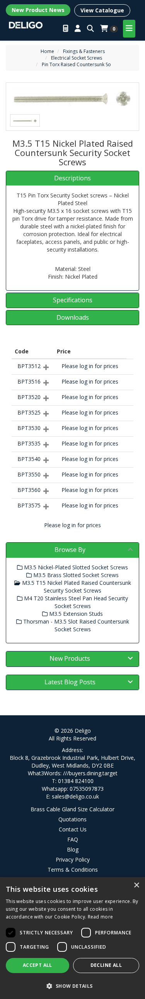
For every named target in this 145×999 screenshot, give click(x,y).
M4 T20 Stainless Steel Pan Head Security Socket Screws (75, 602)
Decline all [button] (106, 965)
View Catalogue (102, 10)
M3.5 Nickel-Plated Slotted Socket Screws (75, 567)
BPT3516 (29, 381)
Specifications (72, 300)
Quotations (72, 819)
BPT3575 (29, 505)
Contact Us (73, 829)
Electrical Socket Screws (76, 58)
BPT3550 (29, 474)
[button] (72, 985)
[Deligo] (26, 24)
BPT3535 (29, 443)
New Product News (38, 10)
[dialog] (72, 938)
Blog (72, 849)
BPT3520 (29, 397)
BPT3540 (29, 459)
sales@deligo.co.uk (75, 796)
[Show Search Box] (90, 29)
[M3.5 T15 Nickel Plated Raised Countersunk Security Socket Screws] (72, 98)
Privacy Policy (73, 859)
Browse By (70, 549)
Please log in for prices (89, 366)
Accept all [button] (37, 965)
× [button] (136, 885)
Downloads (72, 317)
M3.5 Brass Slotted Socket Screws (75, 575)
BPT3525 (29, 412)
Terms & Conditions (73, 869)
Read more (100, 916)
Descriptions (72, 178)
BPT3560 (29, 490)
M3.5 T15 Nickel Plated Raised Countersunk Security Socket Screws (75, 586)
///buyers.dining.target (90, 773)
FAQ (72, 839)
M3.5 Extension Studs (75, 613)
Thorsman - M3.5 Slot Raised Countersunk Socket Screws (75, 625)
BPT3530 (29, 428)
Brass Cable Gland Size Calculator (72, 809)
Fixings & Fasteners (84, 51)
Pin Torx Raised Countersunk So (76, 64)
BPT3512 (29, 366)
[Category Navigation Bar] (129, 29)
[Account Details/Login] (78, 29)
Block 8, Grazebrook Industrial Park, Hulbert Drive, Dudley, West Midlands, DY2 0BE (72, 761)
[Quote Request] (65, 29)
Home (47, 51)
